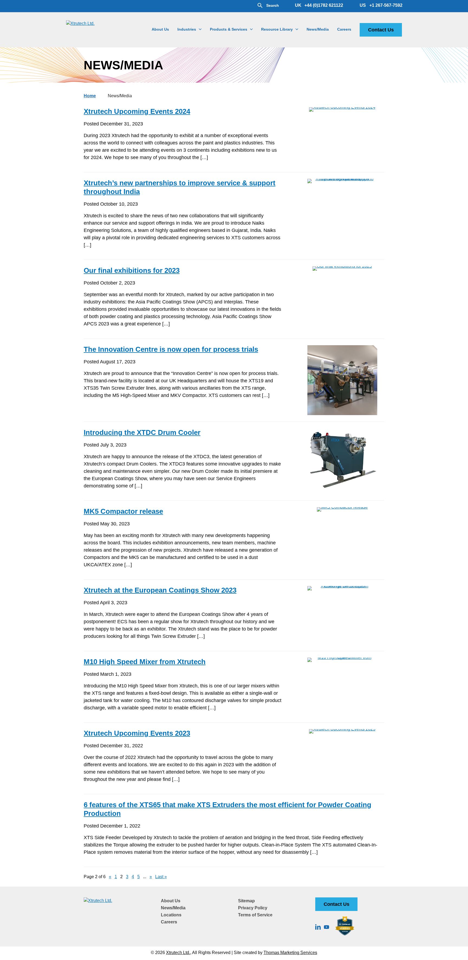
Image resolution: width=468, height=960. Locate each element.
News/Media (173, 908)
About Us (170, 900)
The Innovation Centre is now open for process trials (171, 349)
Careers (169, 922)
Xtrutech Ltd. (178, 952)
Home (90, 95)
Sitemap (246, 900)
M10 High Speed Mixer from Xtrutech (145, 661)
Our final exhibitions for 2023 (132, 270)
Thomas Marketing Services (290, 952)
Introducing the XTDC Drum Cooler (142, 432)
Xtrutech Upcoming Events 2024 (137, 111)
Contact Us (381, 30)
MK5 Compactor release (123, 511)
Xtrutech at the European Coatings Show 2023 (160, 590)
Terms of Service (255, 915)
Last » (161, 876)
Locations (171, 915)
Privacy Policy (252, 908)
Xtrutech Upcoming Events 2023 (137, 733)
